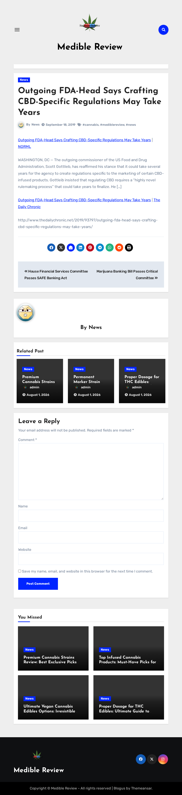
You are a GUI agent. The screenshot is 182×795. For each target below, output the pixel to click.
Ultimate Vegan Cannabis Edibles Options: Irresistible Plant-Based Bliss (49, 711)
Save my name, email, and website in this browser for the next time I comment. (87, 571)
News (24, 80)
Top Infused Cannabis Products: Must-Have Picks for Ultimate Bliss (127, 662)
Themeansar (141, 788)
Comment (27, 440)
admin (34, 387)
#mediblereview (112, 125)
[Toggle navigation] (17, 29)
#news (131, 125)
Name (23, 506)
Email (22, 528)
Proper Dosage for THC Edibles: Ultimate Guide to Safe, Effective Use (124, 711)
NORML (24, 146)
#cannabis (91, 125)
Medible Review (89, 47)
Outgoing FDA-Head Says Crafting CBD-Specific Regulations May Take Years (84, 140)
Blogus (119, 788)
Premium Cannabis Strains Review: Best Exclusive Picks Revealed (50, 662)
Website (24, 549)
